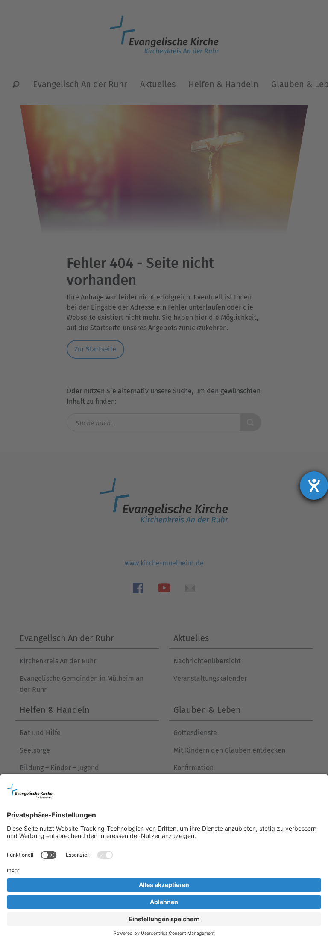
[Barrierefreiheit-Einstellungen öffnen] (314, 486)
